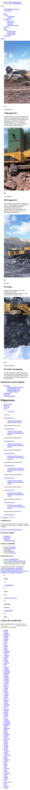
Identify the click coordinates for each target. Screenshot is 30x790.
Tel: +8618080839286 (12, 559)
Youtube (12, 551)
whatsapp (12, 548)
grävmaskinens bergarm (14, 571)
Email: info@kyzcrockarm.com (17, 561)
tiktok (9, 550)
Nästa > (7, 517)
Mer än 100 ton (8, 404)
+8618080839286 (17, 3)
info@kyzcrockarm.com (14, 2)
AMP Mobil (19, 568)
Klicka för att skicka (6, 529)
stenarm (3, 569)
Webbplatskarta (11, 568)
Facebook (13, 547)
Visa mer (6, 418)
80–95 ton (6, 405)
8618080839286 (8, 610)
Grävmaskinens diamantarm (14, 572)
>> (9, 517)
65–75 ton (6, 407)
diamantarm (8, 569)
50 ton (5, 408)
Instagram (13, 553)
